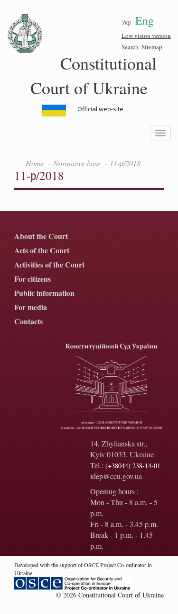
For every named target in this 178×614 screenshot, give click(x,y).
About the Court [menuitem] (41, 236)
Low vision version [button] (146, 35)
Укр (126, 22)
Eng (144, 20)
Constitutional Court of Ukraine (93, 75)
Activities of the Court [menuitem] (49, 265)
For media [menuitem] (30, 307)
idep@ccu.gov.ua (116, 476)
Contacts (28, 322)
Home (35, 163)
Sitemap (151, 47)
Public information (44, 293)
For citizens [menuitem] (32, 279)
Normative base (77, 163)
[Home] (25, 33)
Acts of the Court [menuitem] (41, 251)
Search (130, 47)
